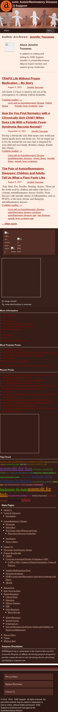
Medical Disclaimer (14, 684)
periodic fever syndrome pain (21, 218)
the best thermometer (14, 500)
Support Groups (12, 620)
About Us (8, 510)
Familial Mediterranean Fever (18, 570)
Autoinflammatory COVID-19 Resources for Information (23, 380)
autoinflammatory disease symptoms (24, 212)
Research (5, 337)
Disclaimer (10, 524)
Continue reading (12, 99)
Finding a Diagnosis (9, 320)
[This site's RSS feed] (20, 251)
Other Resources (12, 609)
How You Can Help (12, 590)
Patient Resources (11, 594)
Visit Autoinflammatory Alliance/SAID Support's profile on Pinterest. (25, 365)
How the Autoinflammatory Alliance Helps (17, 323)
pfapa (26, 499)
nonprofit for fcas (16, 468)
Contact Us (8, 546)
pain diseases (44, 215)
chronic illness (39, 158)
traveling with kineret (34, 484)
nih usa (29, 495)
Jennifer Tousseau (42, 36)
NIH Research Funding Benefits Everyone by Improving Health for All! (28, 402)
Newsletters (11, 516)
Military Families (13, 603)
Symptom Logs (12, 623)
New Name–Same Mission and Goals (21, 530)
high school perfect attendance (17, 495)
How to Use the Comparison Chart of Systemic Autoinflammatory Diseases (29, 352)
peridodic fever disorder (39, 495)
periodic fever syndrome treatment (43, 472)
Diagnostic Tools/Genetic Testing (18, 549)
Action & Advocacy (9, 315)
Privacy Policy (12, 541)
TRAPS (9, 582)
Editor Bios (10, 527)
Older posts (9, 223)
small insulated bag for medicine (42, 481)
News (4, 332)
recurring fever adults (12, 464)
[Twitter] (14, 251)
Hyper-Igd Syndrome (14, 573)
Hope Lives (6, 391)
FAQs (4, 318)
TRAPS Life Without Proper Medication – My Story (21, 383)
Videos (7, 637)
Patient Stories (7, 334)
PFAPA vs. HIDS (8, 358)
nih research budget (26, 477)
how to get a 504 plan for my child (22, 472)
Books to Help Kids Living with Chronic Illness (19, 405)
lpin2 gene (23, 464)
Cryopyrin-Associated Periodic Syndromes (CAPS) (27, 559)
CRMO (9, 555)
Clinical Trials (12, 596)
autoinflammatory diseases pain (22, 215)
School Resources (13, 617)
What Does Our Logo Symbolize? (22, 533)
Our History (11, 538)
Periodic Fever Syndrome (26, 106)
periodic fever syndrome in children (26, 478)
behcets (8, 472)
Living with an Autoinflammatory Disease (26, 103)
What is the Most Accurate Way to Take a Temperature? (22, 355)
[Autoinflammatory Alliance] (6, 6)
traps (41, 106)
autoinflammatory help (15, 484)
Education (10, 600)
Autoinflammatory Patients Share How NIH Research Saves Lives (26, 399)
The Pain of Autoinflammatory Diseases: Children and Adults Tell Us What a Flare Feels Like (23, 173)
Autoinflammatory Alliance (15, 521)
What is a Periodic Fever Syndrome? (15, 360)
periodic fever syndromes (26, 161)
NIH (7, 606)
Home (6, 30)
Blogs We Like (14, 612)
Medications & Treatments (11, 329)
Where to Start (10, 641)
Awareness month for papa (37, 463)
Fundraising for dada (13, 489)
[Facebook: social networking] (8, 251)
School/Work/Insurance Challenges (15, 340)
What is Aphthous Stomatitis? (13, 349)
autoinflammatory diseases (20, 158)
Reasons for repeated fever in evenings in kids (21, 461)
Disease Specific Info (12, 553)
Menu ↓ (50, 31)
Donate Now (9, 587)
